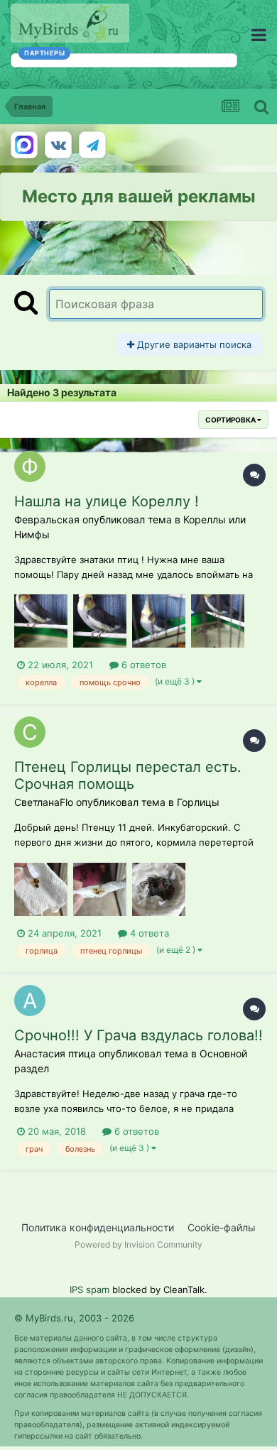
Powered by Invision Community (138, 1244)
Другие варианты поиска (192, 344)
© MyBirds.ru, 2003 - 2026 (74, 1318)
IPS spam (89, 1289)
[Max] (24, 144)
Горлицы (198, 802)
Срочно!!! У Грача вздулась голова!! (138, 1035)
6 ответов (142, 664)
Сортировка (231, 419)
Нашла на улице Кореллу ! (106, 501)
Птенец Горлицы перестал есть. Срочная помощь (127, 775)
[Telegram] (92, 144)
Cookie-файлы (222, 1227)
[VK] (58, 144)
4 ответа (148, 933)
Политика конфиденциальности (97, 1227)
